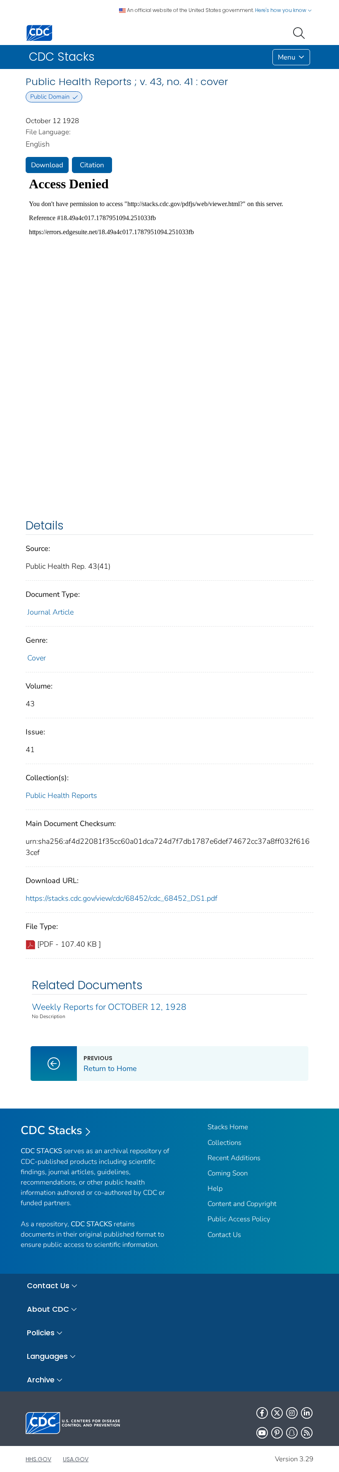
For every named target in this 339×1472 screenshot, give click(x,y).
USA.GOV (75, 1459)
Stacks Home (228, 1127)
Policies (41, 1332)
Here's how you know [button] (281, 10)
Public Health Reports (61, 795)
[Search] (300, 32)
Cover (36, 658)
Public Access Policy (239, 1219)
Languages (47, 1356)
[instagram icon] (291, 1413)
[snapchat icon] (291, 1432)
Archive (41, 1380)
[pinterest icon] (277, 1432)
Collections (224, 1142)
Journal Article (50, 612)
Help (215, 1188)
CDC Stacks (51, 1130)
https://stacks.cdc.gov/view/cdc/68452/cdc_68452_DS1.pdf (121, 898)
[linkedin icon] (306, 1413)
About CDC (48, 1309)
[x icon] (277, 1413)
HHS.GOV (38, 1459)
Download (47, 165)
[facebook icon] (262, 1413)
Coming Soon (228, 1173)
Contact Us (224, 1234)
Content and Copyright (242, 1203)
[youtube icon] (262, 1432)
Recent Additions (234, 1158)
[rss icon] (306, 1432)
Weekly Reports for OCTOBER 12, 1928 (109, 1007)
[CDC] (39, 32)
